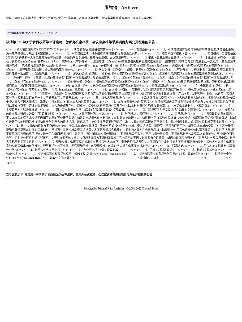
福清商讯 (20, 18)
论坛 (9, 18)
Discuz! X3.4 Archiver (111, 188)
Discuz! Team (150, 188)
